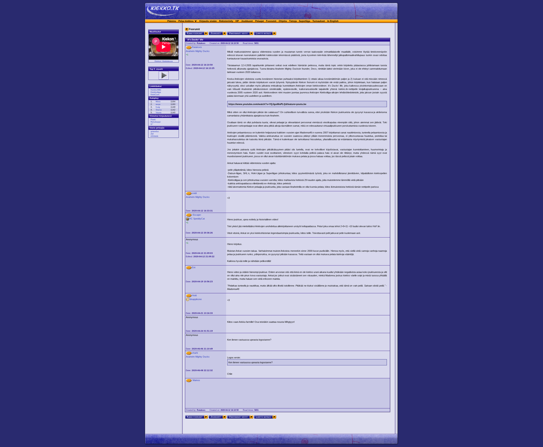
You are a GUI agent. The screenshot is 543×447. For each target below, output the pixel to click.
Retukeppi (156, 122)
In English (333, 21)
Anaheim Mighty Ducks (198, 51)
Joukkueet (247, 21)
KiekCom (155, 94)
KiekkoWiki (156, 90)
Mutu (158, 101)
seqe (158, 104)
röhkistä (154, 136)
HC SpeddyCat (197, 218)
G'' (152, 124)
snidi (194, 193)
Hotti (194, 295)
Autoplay (154, 98)
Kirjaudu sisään (208, 21)
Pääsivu (171, 21)
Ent (193, 267)
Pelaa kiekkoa (185, 21)
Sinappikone (195, 299)
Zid (152, 134)
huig (158, 107)
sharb (195, 353)
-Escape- (197, 215)
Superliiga (304, 21)
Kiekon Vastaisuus (164, 61)
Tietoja (293, 21)
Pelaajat (259, 21)
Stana (159, 110)
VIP (237, 21)
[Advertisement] (162, 205)
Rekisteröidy (226, 21)
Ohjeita (283, 21)
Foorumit (271, 21)
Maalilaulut (155, 32)
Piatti (153, 119)
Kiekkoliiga (156, 92)
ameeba (155, 131)
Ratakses (201, 43)
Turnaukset (318, 21)
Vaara (158, 112)
